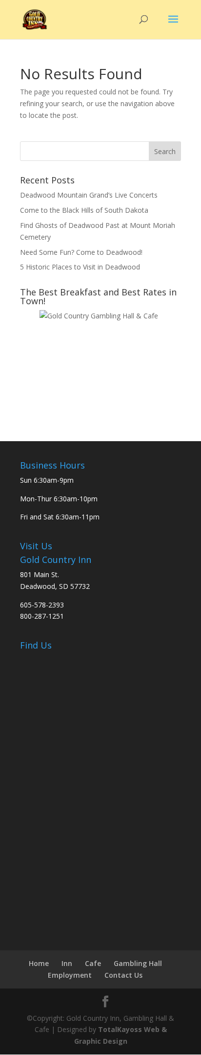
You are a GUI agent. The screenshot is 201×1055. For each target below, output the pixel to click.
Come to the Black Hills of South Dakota (84, 210)
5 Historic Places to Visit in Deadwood (80, 266)
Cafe (93, 963)
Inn (66, 963)
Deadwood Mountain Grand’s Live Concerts (89, 195)
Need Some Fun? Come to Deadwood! (81, 252)
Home (39, 963)
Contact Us (123, 975)
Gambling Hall (138, 963)
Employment (70, 975)
